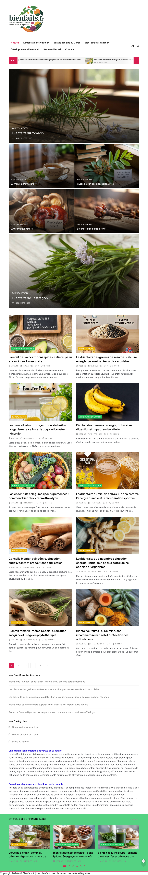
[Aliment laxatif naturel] (41, 166)
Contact (69, 49)
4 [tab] (77, 866)
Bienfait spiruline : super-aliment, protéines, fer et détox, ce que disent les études (118, 856)
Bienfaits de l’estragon (30, 298)
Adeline (14, 366)
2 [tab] (69, 866)
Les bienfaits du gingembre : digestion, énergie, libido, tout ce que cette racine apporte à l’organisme (102, 563)
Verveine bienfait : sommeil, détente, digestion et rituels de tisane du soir (27, 856)
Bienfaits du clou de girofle (91, 228)
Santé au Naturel (52, 49)
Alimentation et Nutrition (36, 42)
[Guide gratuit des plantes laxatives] (106, 166)
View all (134, 819)
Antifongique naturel (22, 228)
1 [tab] (64, 866)
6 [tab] (84, 866)
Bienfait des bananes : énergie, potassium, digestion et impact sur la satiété (48, 704)
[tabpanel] (29, 844)
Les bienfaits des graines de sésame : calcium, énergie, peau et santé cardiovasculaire (54, 689)
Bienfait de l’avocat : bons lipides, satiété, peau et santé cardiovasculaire (47, 681)
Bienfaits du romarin (28, 133)
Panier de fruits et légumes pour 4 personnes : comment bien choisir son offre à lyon (52, 712)
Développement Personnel (25, 49)
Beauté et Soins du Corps (67, 42)
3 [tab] (73, 866)
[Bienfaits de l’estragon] (74, 271)
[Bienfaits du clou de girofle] (106, 211)
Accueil (15, 42)
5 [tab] (81, 866)
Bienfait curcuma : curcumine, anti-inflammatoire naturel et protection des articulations (102, 635)
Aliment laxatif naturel (23, 183)
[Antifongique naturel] (41, 211)
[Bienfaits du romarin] (74, 106)
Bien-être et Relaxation (97, 42)
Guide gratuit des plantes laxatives (95, 183)
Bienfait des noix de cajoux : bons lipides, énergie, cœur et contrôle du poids (73, 856)
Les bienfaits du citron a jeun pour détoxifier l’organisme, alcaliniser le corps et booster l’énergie (98, 59)
